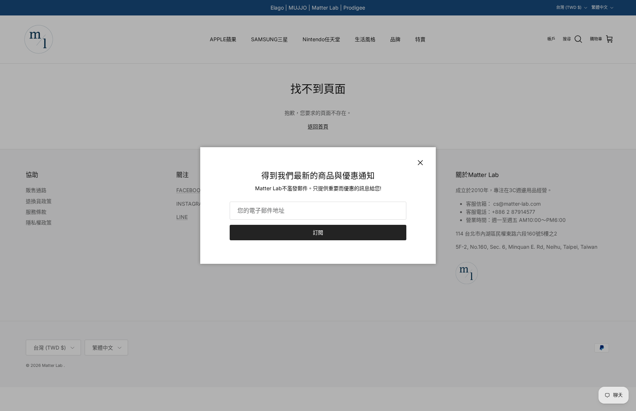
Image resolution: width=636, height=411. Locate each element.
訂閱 (318, 232)
